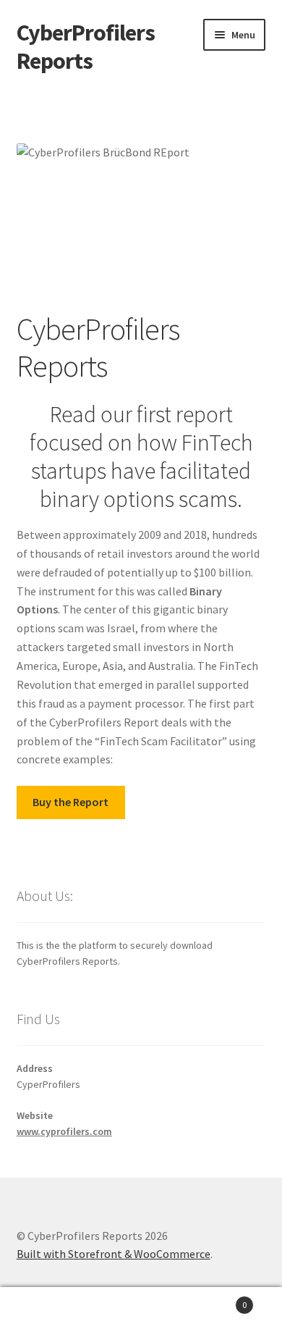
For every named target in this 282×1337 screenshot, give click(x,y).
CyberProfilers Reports (86, 46)
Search (141, 1312)
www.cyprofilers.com (64, 1131)
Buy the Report (70, 802)
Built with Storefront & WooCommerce (113, 1253)
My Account (47, 1312)
